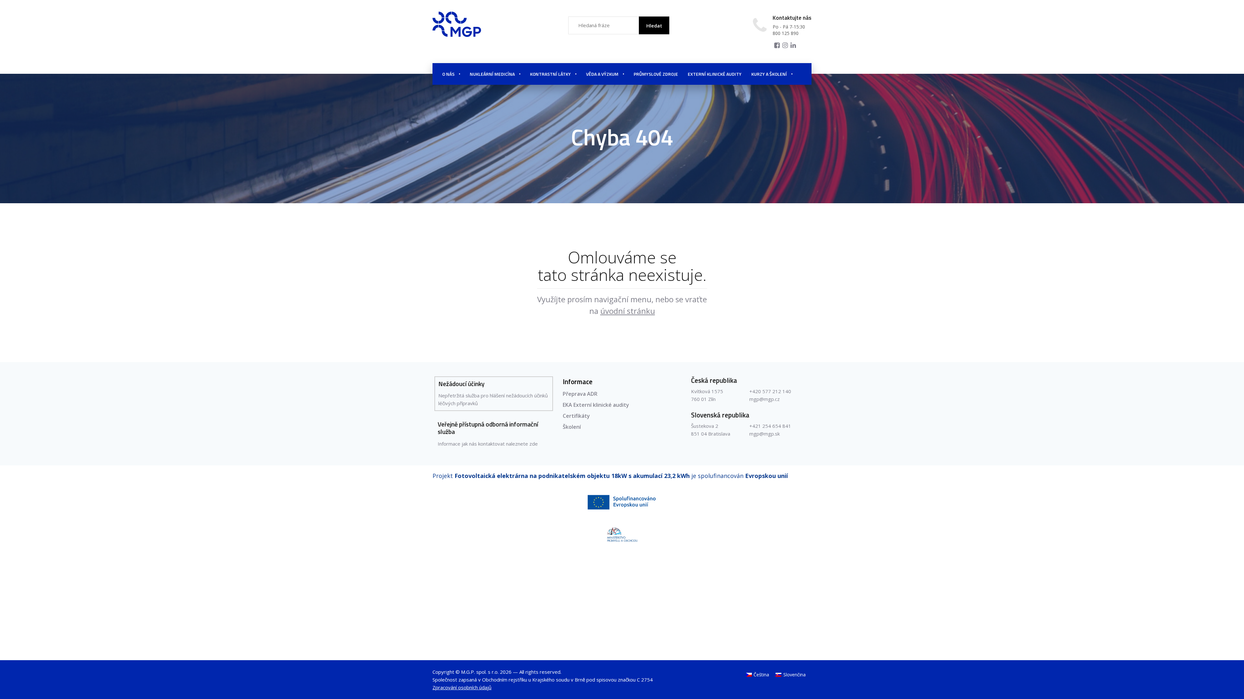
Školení (572, 426)
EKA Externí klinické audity (596, 404)
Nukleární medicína (492, 74)
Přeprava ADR (580, 393)
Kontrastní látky (550, 74)
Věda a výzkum (602, 74)
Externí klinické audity (715, 74)
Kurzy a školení (769, 74)
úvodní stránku (627, 310)
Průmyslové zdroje (656, 74)
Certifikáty (576, 415)
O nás (448, 74)
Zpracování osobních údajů (461, 687)
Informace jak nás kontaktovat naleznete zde (488, 443)
